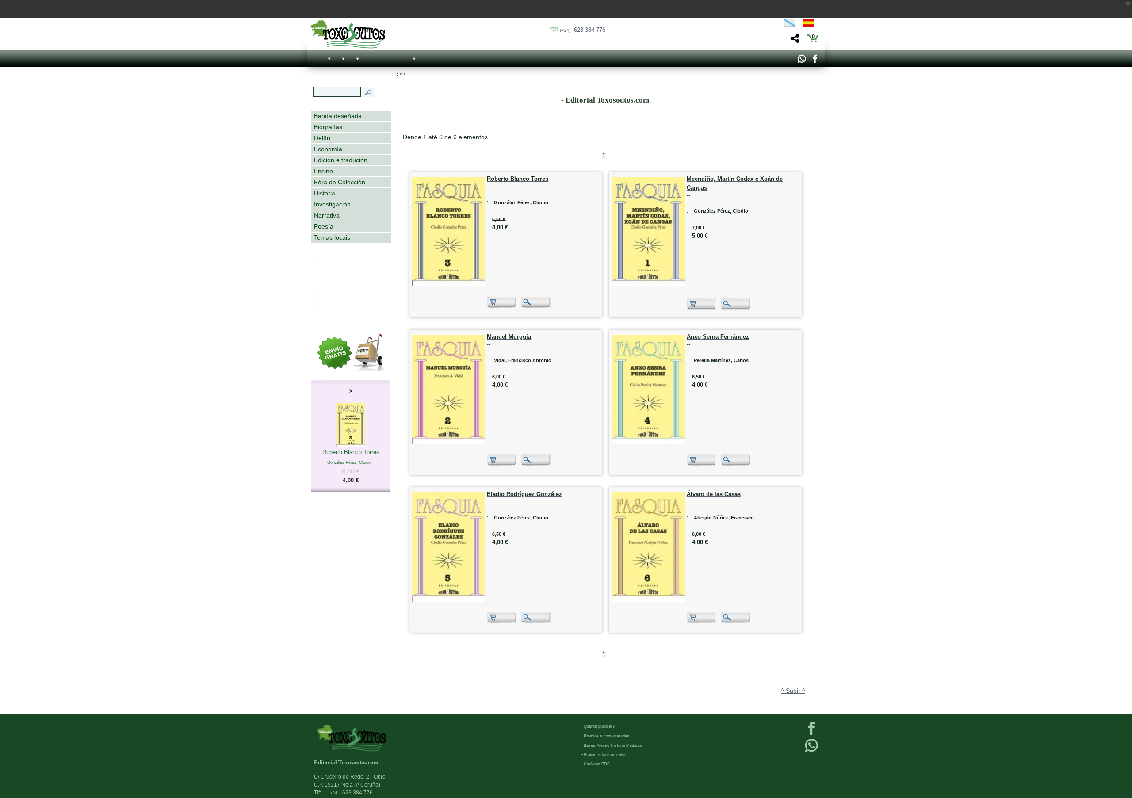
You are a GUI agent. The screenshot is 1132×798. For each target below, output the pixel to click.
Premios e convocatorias (606, 736)
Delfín (322, 137)
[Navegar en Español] (811, 24)
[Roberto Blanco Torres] (448, 284)
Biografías (328, 126)
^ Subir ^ (793, 690)
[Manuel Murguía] (448, 442)
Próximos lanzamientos (605, 754)
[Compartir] (794, 41)
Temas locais (332, 237)
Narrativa (327, 215)
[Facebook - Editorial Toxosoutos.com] (814, 61)
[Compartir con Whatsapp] (801, 61)
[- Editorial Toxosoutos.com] (348, 34)
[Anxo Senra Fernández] (648, 442)
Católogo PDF (597, 764)
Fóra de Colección (339, 182)
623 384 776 (582, 30)
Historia (324, 193)
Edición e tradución (340, 160)
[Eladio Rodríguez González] (448, 599)
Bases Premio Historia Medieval (613, 745)
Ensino (323, 171)
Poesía (323, 226)
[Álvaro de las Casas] (648, 599)
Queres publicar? (599, 726)
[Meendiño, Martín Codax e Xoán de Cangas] (648, 284)
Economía (328, 149)
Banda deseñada (338, 115)
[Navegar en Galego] (789, 24)
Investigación (332, 204)
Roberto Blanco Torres (350, 466)
